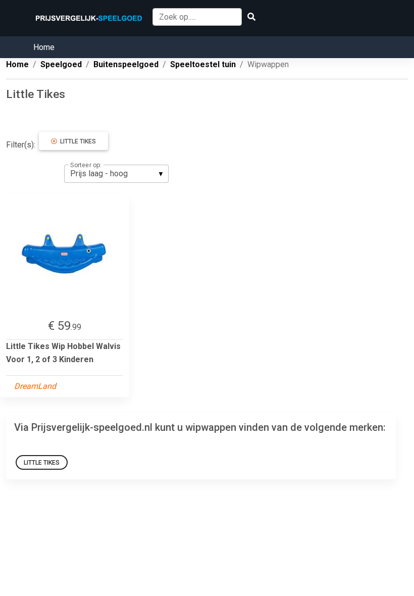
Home (44, 47)
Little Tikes (76, 141)
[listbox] (116, 174)
